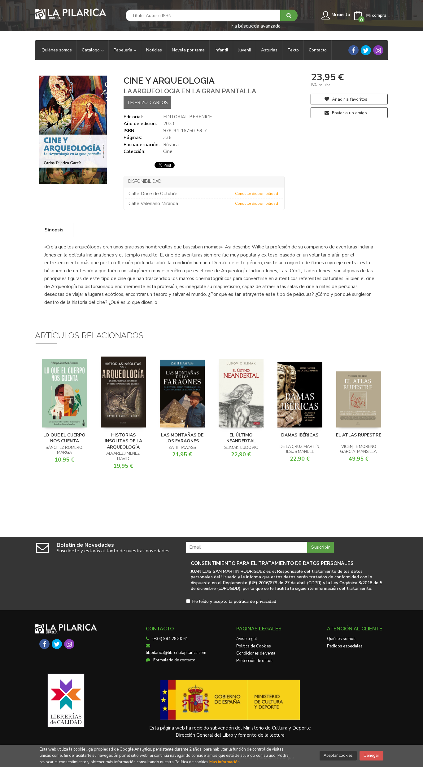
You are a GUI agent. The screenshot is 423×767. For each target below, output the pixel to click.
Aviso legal (246, 639)
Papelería (123, 50)
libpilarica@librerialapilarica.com (176, 652)
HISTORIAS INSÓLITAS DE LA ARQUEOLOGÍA (123, 441)
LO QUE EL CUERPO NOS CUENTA (64, 438)
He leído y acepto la (234, 601)
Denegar (371, 755)
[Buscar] (289, 15)
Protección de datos (254, 661)
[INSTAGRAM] (378, 50)
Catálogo (91, 50)
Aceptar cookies (338, 755)
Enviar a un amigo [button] (349, 113)
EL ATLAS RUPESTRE (358, 435)
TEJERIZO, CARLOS (147, 102)
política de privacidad (255, 601)
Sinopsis (54, 230)
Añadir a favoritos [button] (349, 99)
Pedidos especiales (345, 646)
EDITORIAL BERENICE (187, 117)
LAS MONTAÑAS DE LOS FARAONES (182, 438)
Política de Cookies (253, 646)
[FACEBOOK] (353, 50)
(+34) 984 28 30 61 (170, 639)
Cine (167, 151)
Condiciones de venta (255, 653)
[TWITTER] (366, 50)
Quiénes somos (341, 639)
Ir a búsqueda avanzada (255, 25)
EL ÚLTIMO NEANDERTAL (241, 438)
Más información (224, 762)
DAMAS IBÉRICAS (299, 435)
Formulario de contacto (174, 660)
